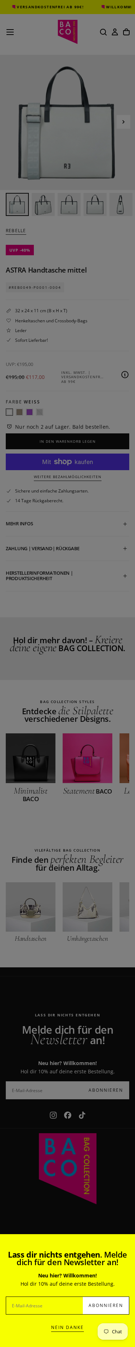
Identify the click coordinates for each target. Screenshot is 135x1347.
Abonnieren (106, 1305)
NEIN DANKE (67, 1327)
